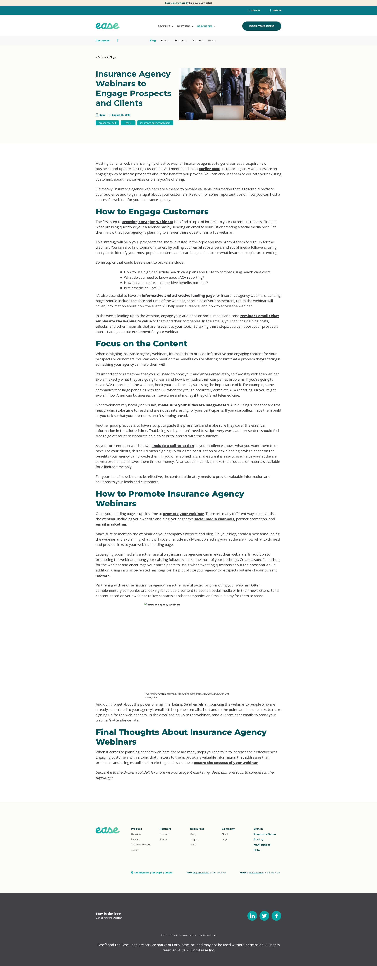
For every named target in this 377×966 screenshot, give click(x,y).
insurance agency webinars (155, 123)
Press (211, 40)
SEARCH (255, 10)
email (162, 693)
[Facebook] (276, 916)
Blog (153, 40)
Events (165, 40)
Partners (184, 26)
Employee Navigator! (200, 2)
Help (257, 850)
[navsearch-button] (249, 10)
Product (164, 26)
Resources (204, 26)
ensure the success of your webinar (226, 762)
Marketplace (262, 844)
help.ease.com (256, 872)
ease (128, 123)
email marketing (111, 524)
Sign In (258, 828)
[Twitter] (264, 916)
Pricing (258, 839)
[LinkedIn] (252, 916)
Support (197, 40)
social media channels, (214, 518)
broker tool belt (107, 123)
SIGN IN (277, 10)
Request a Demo (265, 834)
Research (181, 40)
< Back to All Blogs (106, 57)
